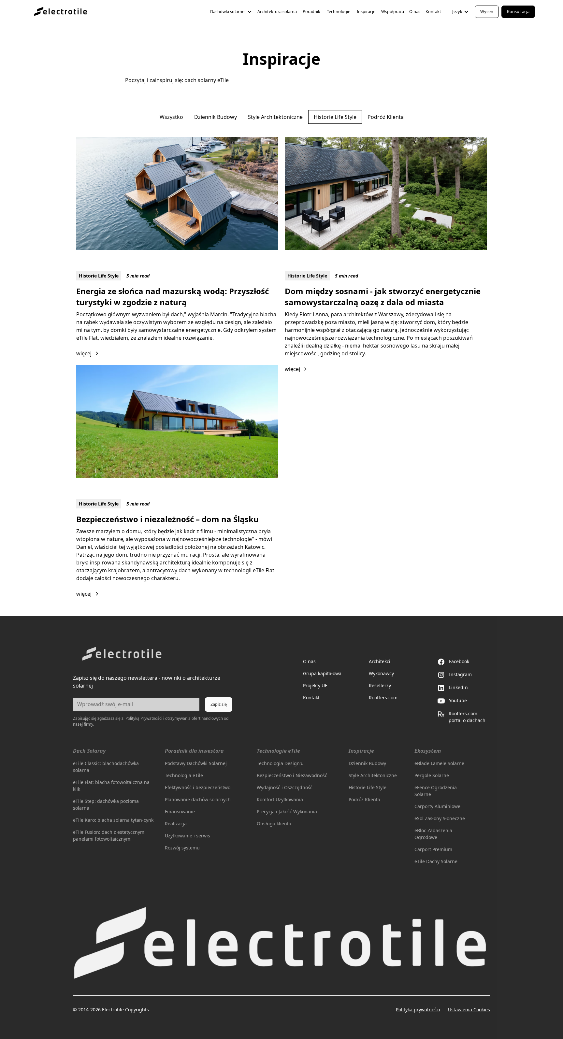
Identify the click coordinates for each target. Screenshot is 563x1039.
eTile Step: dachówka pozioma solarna (106, 804)
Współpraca (392, 11)
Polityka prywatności (418, 1009)
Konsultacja (518, 11)
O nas (414, 11)
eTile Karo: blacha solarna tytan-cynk (113, 820)
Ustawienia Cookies (469, 1009)
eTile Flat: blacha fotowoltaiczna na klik (111, 785)
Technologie (338, 11)
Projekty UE (315, 685)
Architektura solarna (277, 11)
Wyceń (486, 11)
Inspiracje (366, 11)
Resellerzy (380, 685)
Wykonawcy (381, 673)
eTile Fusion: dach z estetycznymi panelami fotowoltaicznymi (109, 835)
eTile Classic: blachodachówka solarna (106, 766)
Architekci (379, 661)
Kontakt (433, 11)
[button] (231, 11)
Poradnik (311, 11)
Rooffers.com (383, 697)
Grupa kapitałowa (322, 673)
